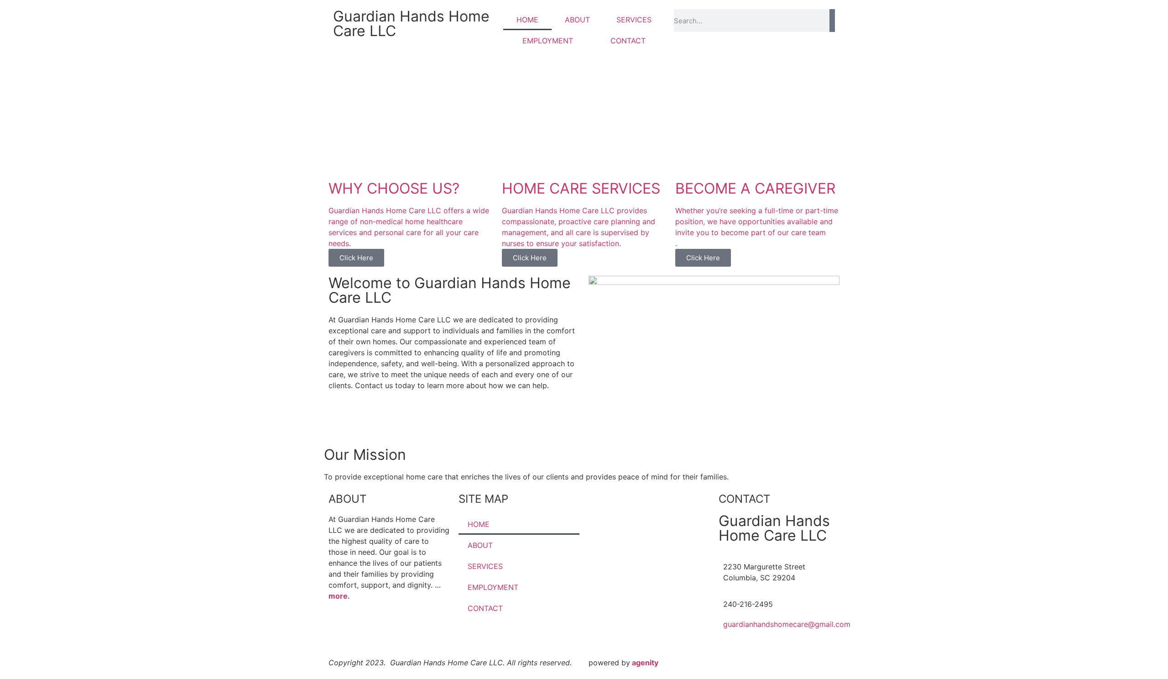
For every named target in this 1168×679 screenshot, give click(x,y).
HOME (527, 19)
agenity (645, 662)
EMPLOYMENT (547, 40)
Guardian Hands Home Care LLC (411, 23)
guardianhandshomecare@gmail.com (786, 624)
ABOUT (577, 19)
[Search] (832, 20)
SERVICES (634, 19)
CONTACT (628, 40)
